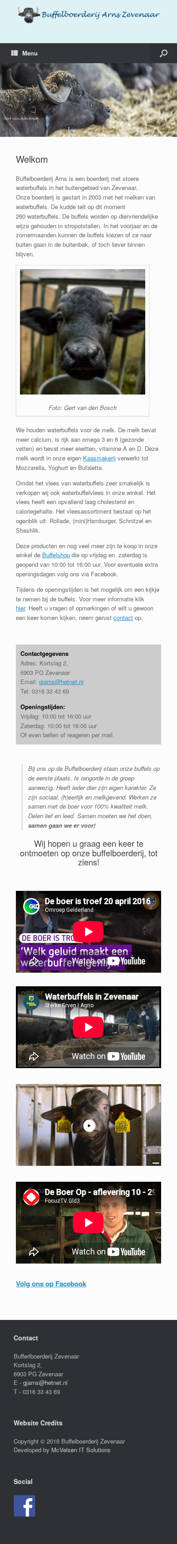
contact (123, 617)
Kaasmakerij (99, 458)
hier (20, 608)
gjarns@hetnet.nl (61, 681)
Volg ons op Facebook (51, 1284)
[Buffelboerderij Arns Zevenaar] (88, 14)
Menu (30, 53)
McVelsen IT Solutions (81, 1449)
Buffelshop (56, 554)
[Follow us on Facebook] (24, 1506)
